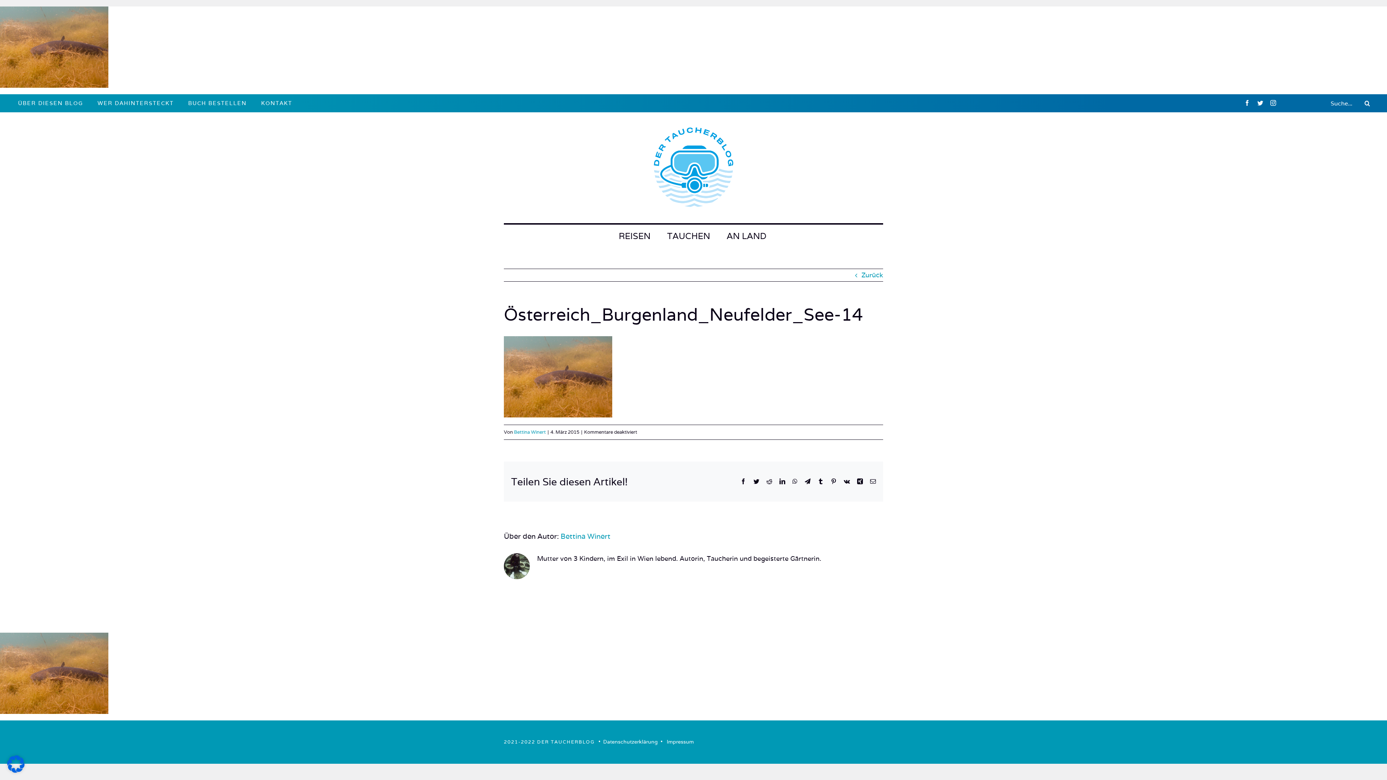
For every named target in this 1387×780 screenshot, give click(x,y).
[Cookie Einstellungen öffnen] (16, 770)
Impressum (680, 741)
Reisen (635, 236)
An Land (746, 236)
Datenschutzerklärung (630, 741)
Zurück (872, 275)
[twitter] (1260, 103)
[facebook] (1247, 103)
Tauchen (688, 236)
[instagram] (1273, 103)
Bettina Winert (530, 432)
